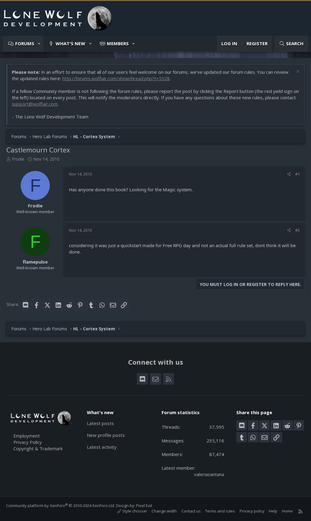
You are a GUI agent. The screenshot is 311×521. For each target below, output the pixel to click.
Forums (24, 43)
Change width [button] (164, 511)
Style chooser (134, 511)
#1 (297, 174)
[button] (39, 44)
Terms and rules (220, 511)
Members (118, 43)
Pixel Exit (144, 505)
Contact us (191, 511)
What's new (70, 43)
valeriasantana (209, 474)
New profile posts (106, 435)
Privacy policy (252, 511)
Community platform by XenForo (60, 505)
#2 (297, 230)
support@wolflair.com (35, 104)
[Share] (289, 174)
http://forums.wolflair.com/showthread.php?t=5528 (116, 78)
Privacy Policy (27, 442)
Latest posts (100, 423)
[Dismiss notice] (297, 72)
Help (273, 511)
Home (287, 511)
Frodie (18, 159)
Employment (26, 436)
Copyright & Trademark (38, 448)
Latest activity (102, 447)
